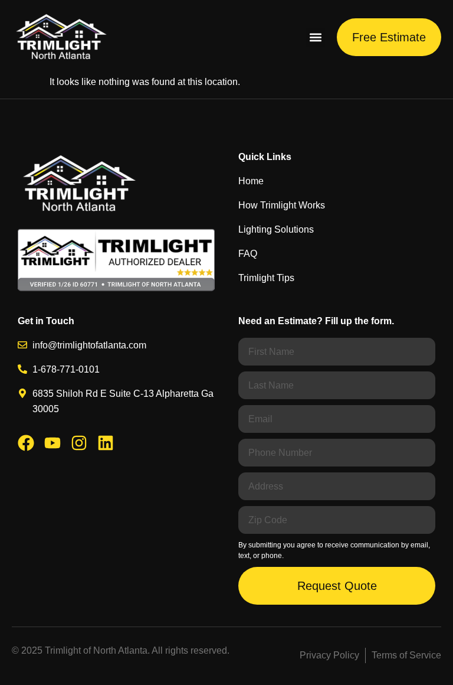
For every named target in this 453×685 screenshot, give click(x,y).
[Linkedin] (105, 443)
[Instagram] (79, 443)
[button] (315, 37)
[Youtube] (52, 443)
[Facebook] (26, 443)
